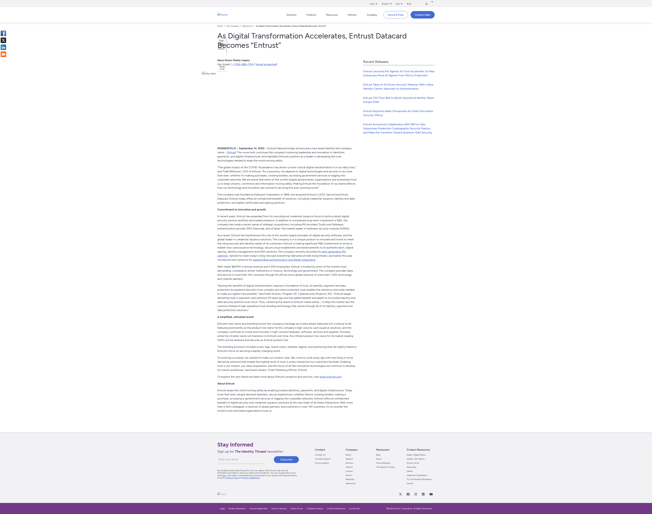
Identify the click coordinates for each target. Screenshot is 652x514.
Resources (411, 467)
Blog (409, 4)
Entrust (231, 152)
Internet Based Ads (258, 508)
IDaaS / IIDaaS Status (416, 455)
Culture (349, 471)
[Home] (222, 15)
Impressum (351, 483)
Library (410, 471)
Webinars (350, 479)
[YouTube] (431, 494)
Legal (222, 508)
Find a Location (322, 463)
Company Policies (315, 508)
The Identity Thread (385, 467)
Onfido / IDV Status (416, 459)
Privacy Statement (251, 478)
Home (220, 26)
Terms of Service (279, 508)
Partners (349, 463)
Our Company (232, 26)
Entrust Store (413, 463)
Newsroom (247, 26)
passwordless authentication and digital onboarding (284, 259)
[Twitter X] (400, 494)
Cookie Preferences (336, 508)
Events (349, 475)
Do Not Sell (354, 508)
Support (349, 459)
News (378, 459)
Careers (349, 467)
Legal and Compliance (417, 475)
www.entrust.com (330, 376)
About (348, 455)
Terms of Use (232, 478)
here (224, 475)
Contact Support (323, 459)
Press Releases (383, 463)
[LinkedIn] (423, 494)
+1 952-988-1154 (242, 64)
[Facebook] (408, 494)
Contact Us (320, 455)
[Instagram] (416, 494)
